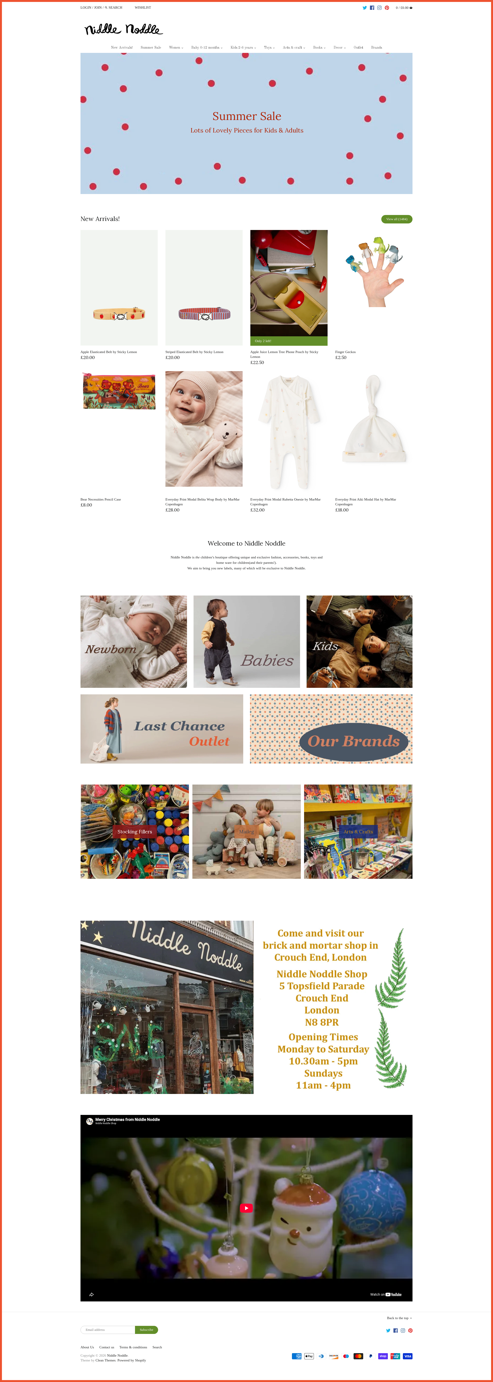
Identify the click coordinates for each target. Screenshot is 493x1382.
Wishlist (143, 7)
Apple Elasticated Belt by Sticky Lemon (108, 352)
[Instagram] (379, 7)
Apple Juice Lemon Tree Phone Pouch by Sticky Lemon (284, 354)
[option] (246, 123)
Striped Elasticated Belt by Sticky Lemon (194, 352)
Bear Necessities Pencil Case (100, 499)
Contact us (106, 1347)
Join (98, 7)
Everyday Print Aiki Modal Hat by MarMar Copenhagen (365, 501)
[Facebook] (372, 7)
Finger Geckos (345, 352)
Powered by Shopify (131, 1360)
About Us (87, 1347)
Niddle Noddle (117, 1355)
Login (85, 7)
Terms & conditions (133, 1347)
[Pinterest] (387, 7)
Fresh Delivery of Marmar (247, 123)
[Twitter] (365, 7)
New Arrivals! (100, 219)
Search (157, 1347)
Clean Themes (106, 1360)
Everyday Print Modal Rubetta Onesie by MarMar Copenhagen (285, 501)
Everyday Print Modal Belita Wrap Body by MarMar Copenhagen (202, 501)
